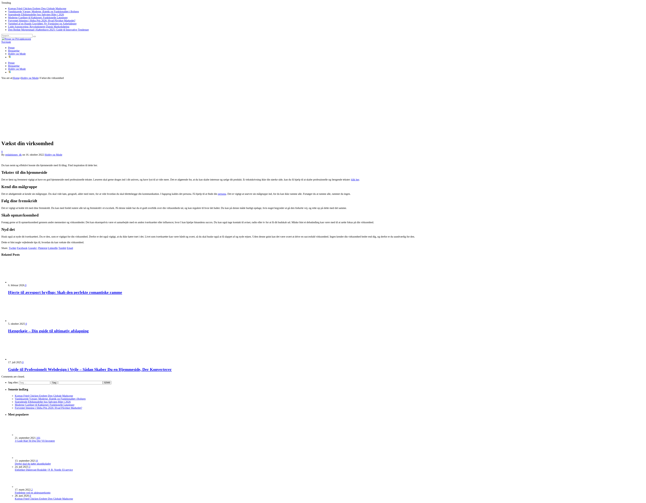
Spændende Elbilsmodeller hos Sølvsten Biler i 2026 (36, 14)
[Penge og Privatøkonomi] (16, 39)
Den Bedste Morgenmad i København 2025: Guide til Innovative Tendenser (48, 29)
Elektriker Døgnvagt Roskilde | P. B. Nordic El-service (44, 469)
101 (38, 437)
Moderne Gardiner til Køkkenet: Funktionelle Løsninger (38, 17)
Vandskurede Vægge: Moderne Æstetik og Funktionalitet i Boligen (43, 11)
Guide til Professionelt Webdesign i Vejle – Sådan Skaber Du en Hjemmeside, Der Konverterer (90, 369)
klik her (355, 179)
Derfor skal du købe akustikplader (33, 463)
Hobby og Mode (17, 53)
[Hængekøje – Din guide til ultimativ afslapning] (26, 320)
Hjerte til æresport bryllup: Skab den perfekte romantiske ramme (65, 292)
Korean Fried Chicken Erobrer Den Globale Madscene (37, 8)
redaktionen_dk (13, 154)
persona (222, 193)
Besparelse (14, 50)
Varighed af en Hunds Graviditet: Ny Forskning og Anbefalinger (42, 23)
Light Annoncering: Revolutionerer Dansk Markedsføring (38, 26)
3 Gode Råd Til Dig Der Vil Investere (35, 440)
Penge (11, 47)
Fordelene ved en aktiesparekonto (32, 492)
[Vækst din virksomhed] (60, 135)
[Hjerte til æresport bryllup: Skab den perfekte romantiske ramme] (26, 282)
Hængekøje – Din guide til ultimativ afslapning (48, 331)
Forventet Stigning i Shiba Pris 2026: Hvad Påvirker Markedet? (41, 20)
